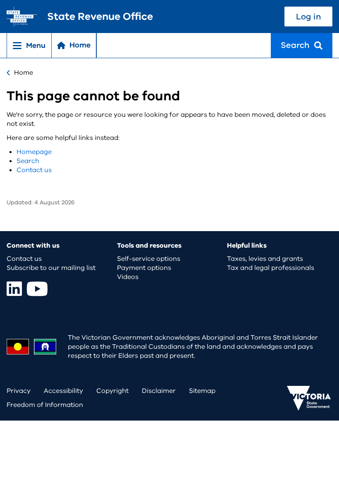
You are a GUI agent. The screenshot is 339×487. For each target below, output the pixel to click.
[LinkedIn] (14, 288)
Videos (127, 276)
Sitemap (202, 390)
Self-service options (148, 258)
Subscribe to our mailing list (51, 267)
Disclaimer (159, 390)
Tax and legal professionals (270, 267)
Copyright (112, 390)
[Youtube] (37, 288)
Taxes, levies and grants (265, 258)
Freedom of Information (45, 404)
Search (28, 160)
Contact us (34, 170)
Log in (308, 16)
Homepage (34, 151)
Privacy (19, 390)
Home (23, 72)
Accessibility (63, 390)
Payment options (144, 267)
